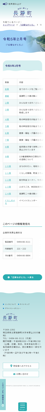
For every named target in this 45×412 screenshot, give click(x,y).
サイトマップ (25, 304)
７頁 (7, 139)
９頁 (7, 156)
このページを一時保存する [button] (3, 393)
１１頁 (8, 173)
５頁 (7, 126)
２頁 (7, 102)
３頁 (7, 109)
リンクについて (10, 304)
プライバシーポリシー (13, 308)
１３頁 (8, 186)
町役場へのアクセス (22, 365)
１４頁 (8, 193)
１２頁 (8, 179)
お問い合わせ (22, 373)
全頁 (7, 89)
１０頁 (8, 166)
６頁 (7, 133)
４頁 (7, 119)
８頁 (7, 146)
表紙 (7, 95)
